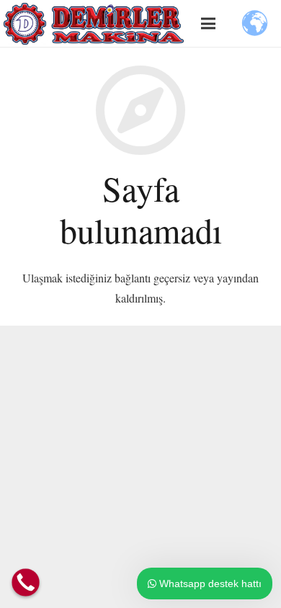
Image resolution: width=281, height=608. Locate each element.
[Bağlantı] (94, 24)
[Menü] (208, 24)
